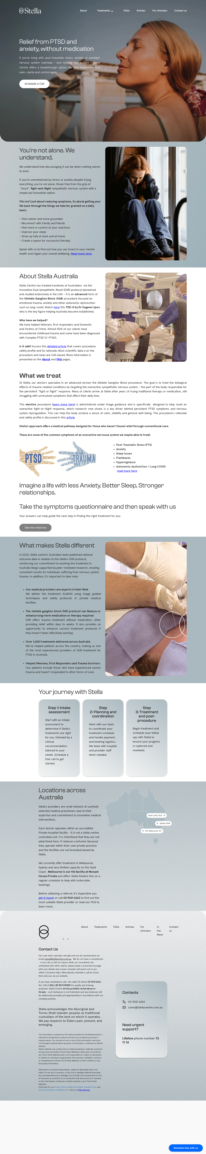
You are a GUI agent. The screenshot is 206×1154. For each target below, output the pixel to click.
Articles (129, 927)
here (57, 307)
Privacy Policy (60, 1087)
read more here (127, 471)
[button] (105, 10)
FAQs (116, 927)
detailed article (56, 346)
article (70, 417)
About (84, 927)
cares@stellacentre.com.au (58, 959)
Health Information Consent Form (81, 1087)
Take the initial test (35, 527)
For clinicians (145, 929)
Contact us (173, 929)
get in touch (46, 898)
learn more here (64, 404)
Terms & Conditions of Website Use (54, 1090)
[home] (33, 11)
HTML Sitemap (84, 1090)
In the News (160, 931)
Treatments (100, 927)
